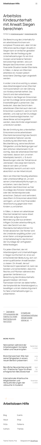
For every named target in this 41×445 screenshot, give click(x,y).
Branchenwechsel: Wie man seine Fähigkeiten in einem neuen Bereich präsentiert (16, 358)
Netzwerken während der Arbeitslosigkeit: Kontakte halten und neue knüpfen (15, 347)
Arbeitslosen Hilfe (11, 3)
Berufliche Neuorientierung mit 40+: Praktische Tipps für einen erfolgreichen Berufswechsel (17, 369)
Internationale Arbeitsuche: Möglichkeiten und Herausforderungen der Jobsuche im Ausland (15, 381)
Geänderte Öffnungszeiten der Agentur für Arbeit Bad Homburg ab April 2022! (10, 316)
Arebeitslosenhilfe (31, 34)
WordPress (34, 441)
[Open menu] (36, 3)
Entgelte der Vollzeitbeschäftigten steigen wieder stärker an (29, 316)
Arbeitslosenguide (17, 34)
